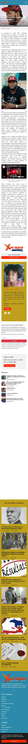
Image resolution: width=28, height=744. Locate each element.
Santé (2, 716)
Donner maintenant (9, 365)
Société (3, 701)
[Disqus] (14, 477)
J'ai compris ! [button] (14, 741)
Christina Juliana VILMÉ (11, 289)
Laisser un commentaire (8, 23)
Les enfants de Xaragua (7, 703)
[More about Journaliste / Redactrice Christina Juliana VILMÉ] (14, 275)
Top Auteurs (7, 707)
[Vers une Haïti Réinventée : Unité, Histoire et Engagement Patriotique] (14, 626)
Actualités (4, 577)
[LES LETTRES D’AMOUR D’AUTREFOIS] (14, 651)
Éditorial (3, 697)
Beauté (3, 713)
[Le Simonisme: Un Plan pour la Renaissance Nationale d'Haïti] (14, 515)
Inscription (14, 340)
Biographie (7, 308)
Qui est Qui (22, 21)
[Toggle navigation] (26, 2)
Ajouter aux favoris (14, 257)
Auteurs (3, 705)
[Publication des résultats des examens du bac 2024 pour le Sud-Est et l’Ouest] (14, 568)
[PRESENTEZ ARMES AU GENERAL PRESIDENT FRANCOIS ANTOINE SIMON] (14, 541)
